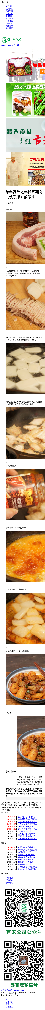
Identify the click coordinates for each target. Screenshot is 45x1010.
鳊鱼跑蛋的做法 (24, 864)
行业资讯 (9, 878)
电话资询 (9, 1007)
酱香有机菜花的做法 (26, 855)
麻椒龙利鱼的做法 (25, 862)
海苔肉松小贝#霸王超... (27, 869)
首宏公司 (10, 45)
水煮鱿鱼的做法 (24, 831)
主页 (7, 999)
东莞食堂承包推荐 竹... (27, 829)
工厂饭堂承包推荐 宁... (27, 824)
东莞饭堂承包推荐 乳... (27, 822)
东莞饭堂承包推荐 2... (27, 827)
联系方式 (9, 1004)
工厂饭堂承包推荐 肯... (27, 834)
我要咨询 (9, 1002)
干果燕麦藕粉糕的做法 (27, 867)
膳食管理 (9, 883)
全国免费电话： (12, 990)
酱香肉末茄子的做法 (26, 817)
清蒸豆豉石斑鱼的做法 (27, 857)
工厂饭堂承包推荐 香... (27, 836)
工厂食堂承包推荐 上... (27, 839)
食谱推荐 (9, 880)
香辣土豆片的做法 (25, 860)
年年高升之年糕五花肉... (28, 819)
